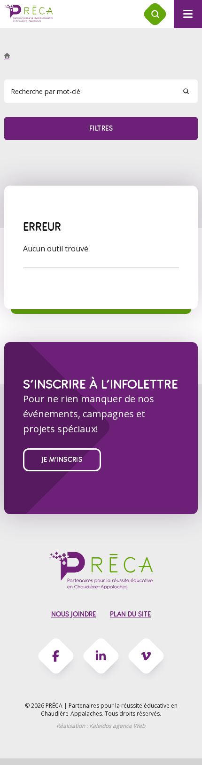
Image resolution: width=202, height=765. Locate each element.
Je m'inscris (62, 459)
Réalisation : (100, 726)
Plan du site (130, 614)
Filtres (101, 128)
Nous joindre (73, 614)
